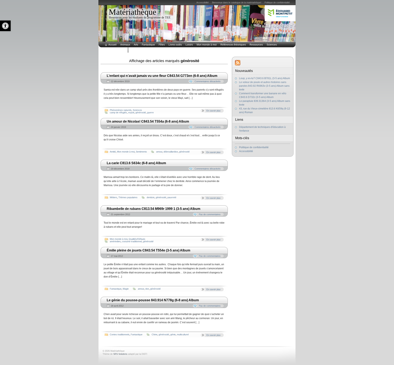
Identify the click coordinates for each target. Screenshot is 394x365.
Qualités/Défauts (137, 239)
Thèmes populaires (115, 50)
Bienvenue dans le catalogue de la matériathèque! (236, 2)
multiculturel (183, 334)
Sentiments (141, 151)
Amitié (113, 151)
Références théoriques (233, 44)
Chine (154, 334)
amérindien (115, 241)
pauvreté (171, 197)
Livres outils (175, 44)
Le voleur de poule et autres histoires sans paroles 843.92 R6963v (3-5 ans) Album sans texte (264, 86)
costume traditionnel (132, 241)
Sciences (272, 44)
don (147, 289)
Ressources (256, 44)
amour (159, 151)
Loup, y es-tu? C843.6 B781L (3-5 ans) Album (264, 78)
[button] (5, 25)
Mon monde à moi (207, 44)
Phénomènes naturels (121, 110)
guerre (150, 112)
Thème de (115, 354)
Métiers (113, 197)
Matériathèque (132, 12)
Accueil (112, 44)
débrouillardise (171, 151)
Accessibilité (202, 2)
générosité (140, 112)
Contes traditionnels (119, 334)
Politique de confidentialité (277, 2)
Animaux (125, 44)
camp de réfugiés (118, 112)
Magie (126, 289)
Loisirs (189, 44)
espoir (131, 112)
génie (173, 334)
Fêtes (162, 44)
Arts (136, 44)
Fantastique (148, 44)
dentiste (151, 197)
